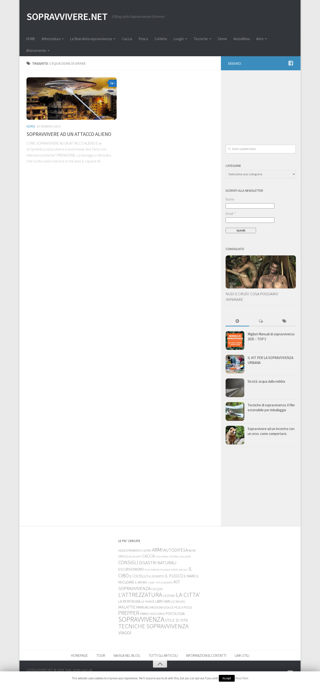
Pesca (143, 38)
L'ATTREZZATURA (140, 594)
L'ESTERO (169, 596)
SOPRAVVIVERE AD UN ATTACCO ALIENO (68, 134)
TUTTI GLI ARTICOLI (163, 655)
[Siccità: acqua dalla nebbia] (235, 387)
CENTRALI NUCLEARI (180, 556)
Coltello (161, 38)
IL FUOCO (174, 576)
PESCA (178, 607)
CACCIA (148, 556)
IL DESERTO (156, 576)
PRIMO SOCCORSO (152, 614)
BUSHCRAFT (135, 556)
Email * (230, 213)
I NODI (151, 582)
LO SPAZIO (178, 601)
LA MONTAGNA (129, 601)
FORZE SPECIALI (179, 569)
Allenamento (36, 50)
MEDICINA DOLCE (162, 607)
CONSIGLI (128, 562)
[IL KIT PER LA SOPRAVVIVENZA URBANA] (235, 364)
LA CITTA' (188, 594)
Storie (222, 38)
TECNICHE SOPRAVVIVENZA (153, 626)
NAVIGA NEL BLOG (127, 655)
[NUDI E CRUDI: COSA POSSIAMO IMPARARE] (261, 271)
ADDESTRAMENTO (130, 550)
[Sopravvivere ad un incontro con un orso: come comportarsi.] (235, 435)
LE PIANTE (148, 601)
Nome (230, 199)
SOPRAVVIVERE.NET (66, 16)
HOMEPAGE (79, 655)
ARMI (157, 549)
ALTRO (30, 126)
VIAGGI (124, 632)
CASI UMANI (162, 556)
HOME (30, 38)
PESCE (188, 607)
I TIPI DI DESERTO (164, 582)
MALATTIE (127, 607)
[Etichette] (284, 321)
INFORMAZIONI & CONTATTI (206, 655)
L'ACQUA (157, 589)
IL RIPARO (141, 582)
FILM (147, 569)
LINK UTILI (242, 655)
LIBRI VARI (162, 601)
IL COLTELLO (138, 576)
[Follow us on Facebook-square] (291, 63)
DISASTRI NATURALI (157, 562)
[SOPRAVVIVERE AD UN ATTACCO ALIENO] (71, 98)
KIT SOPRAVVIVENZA (149, 585)
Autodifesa (242, 38)
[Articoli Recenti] (237, 321)
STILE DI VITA (176, 620)
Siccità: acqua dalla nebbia (266, 381)
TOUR (100, 655)
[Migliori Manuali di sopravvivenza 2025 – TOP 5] (235, 340)
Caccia (127, 38)
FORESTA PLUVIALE (160, 569)
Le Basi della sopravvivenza (91, 38)
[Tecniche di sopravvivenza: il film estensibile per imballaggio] (235, 411)
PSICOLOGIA (175, 613)
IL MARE (190, 576)
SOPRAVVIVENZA (141, 619)
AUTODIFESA (175, 550)
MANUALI (143, 607)
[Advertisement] (261, 104)
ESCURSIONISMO (131, 569)
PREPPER (128, 612)
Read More (241, 678)
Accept (227, 678)
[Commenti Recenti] (260, 321)
